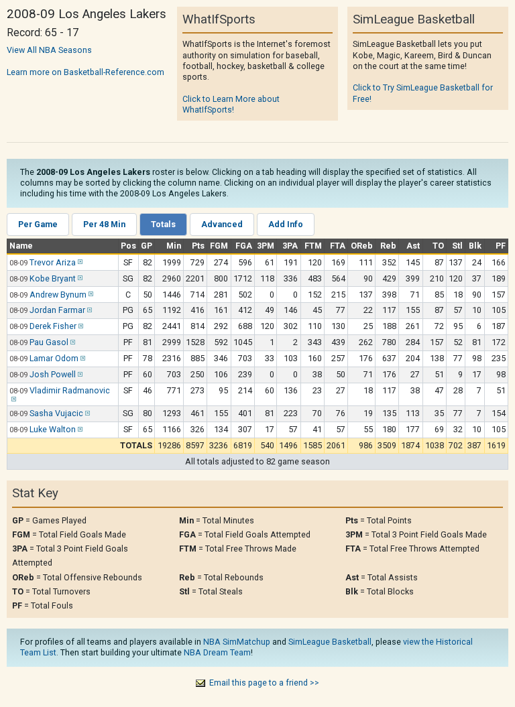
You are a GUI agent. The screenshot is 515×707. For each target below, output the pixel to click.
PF (501, 246)
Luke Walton (53, 429)
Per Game (38, 224)
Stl (457, 246)
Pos (128, 246)
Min (173, 246)
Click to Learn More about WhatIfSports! (231, 104)
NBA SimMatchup (236, 642)
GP (146, 246)
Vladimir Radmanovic (70, 390)
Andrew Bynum (58, 295)
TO (438, 246)
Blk (475, 246)
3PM (265, 246)
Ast (413, 246)
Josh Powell (53, 374)
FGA (243, 246)
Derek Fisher (53, 326)
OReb (362, 246)
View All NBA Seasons (49, 50)
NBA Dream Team (217, 652)
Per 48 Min (104, 224)
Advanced (222, 224)
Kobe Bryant (53, 278)
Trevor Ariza (53, 262)
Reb (388, 246)
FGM (219, 246)
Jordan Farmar (57, 310)
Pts (198, 246)
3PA (290, 246)
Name (21, 246)
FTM (313, 246)
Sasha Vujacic (56, 413)
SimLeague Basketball (329, 642)
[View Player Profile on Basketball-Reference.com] (79, 262)
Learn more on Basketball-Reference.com (85, 72)
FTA (337, 246)
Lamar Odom (54, 358)
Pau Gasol (49, 342)
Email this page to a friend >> (264, 683)
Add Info (285, 224)
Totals (163, 224)
